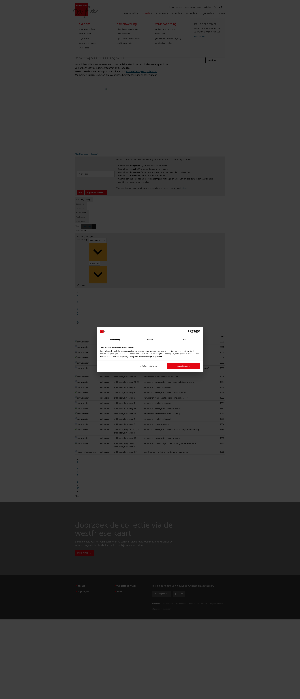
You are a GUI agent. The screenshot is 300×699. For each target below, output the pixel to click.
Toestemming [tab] (114, 339)
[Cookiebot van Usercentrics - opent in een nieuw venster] (190, 331)
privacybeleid (156, 356)
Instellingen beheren (148, 366)
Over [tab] (185, 339)
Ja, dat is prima (183, 366)
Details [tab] (150, 339)
